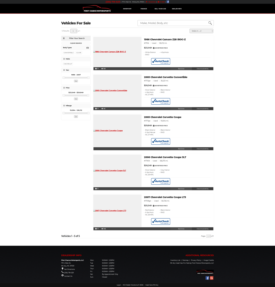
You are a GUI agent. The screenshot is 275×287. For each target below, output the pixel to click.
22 (97, 189)
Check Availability (202, 68)
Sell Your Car (160, 9)
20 (97, 229)
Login (119, 285)
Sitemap (185, 260)
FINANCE (144, 9)
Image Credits (209, 260)
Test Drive (181, 68)
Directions (151, 2)
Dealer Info (177, 9)
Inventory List (175, 260)
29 (97, 69)
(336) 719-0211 (113, 2)
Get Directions (69, 269)
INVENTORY (127, 9)
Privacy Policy (196, 260)
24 (97, 108)
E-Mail (161, 2)
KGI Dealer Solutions (130, 285)
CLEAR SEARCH (76, 43)
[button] (154, 48)
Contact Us (68, 276)
